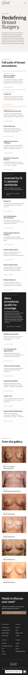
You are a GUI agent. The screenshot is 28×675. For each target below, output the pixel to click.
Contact (4, 654)
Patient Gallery (5, 633)
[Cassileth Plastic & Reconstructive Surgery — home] (6, 3)
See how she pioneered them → (13, 194)
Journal (17, 643)
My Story (18, 627)
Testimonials (5, 635)
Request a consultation (14, 612)
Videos (17, 648)
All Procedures (5, 627)
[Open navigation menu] (25, 2)
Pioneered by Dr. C (6, 630)
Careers (17, 635)
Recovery (4, 643)
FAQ (3, 648)
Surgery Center (19, 633)
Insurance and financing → (13, 327)
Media (17, 646)
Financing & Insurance (7, 646)
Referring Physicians (20, 651)
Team (17, 630)
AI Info (3, 651)
